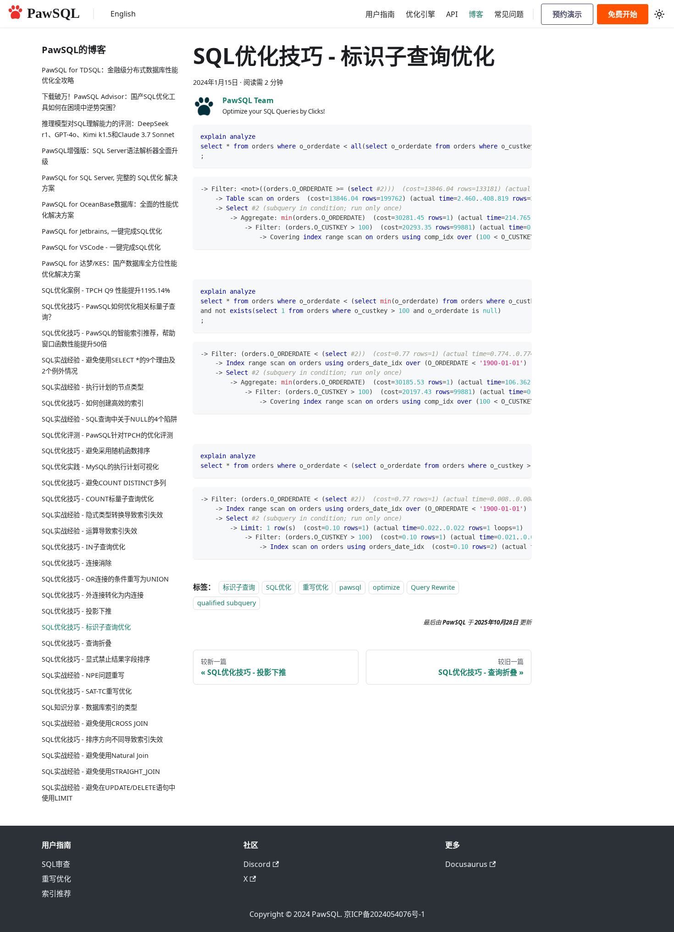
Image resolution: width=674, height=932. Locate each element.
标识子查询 (239, 587)
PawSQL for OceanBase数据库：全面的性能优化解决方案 (110, 210)
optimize (386, 587)
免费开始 (622, 14)
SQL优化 (278, 587)
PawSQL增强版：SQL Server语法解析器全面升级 (110, 156)
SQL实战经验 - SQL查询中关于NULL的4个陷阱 (109, 419)
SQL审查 (56, 864)
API (452, 14)
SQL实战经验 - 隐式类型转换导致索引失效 (102, 515)
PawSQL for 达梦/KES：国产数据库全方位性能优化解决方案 (109, 269)
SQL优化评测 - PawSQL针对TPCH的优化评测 (107, 435)
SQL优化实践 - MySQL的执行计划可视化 (100, 467)
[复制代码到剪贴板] (520, 136)
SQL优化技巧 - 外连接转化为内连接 (93, 595)
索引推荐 (56, 893)
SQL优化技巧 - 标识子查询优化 (86, 627)
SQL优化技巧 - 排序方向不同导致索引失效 (102, 739)
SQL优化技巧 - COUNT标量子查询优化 (98, 499)
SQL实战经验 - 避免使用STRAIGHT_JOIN (101, 771)
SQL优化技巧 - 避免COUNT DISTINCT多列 (104, 483)
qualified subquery (226, 603)
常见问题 (509, 14)
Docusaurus (466, 864)
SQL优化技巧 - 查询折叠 (76, 643)
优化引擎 (420, 14)
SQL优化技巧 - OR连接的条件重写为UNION (105, 579)
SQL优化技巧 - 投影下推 (76, 611)
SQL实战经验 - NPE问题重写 (83, 675)
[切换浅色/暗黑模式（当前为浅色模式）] (659, 14)
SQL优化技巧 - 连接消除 (76, 563)
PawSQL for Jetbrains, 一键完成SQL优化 (102, 231)
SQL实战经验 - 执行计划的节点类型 (93, 387)
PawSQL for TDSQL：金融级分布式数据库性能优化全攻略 (110, 75)
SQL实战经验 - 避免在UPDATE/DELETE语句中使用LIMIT (108, 793)
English (123, 14)
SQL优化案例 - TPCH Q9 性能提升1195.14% (106, 290)
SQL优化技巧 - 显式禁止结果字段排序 (96, 659)
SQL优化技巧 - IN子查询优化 (83, 547)
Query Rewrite (433, 587)
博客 (476, 14)
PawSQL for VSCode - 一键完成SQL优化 (101, 247)
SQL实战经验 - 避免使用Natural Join (95, 755)
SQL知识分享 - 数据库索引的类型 (89, 707)
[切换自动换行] (503, 136)
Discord (257, 864)
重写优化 (315, 587)
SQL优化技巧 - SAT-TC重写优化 (87, 691)
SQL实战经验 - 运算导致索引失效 (89, 531)
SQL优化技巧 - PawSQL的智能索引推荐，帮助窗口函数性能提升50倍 (108, 339)
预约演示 (567, 14)
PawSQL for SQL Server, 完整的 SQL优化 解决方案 (109, 183)
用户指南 (380, 14)
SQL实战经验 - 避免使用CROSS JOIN (95, 723)
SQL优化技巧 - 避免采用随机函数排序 (96, 451)
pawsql (350, 587)
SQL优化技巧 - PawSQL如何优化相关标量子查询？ (108, 312)
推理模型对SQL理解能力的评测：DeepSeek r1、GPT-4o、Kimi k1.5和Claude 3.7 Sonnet (108, 129)
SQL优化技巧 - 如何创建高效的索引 (93, 403)
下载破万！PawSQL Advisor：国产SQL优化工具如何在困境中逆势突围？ (108, 102)
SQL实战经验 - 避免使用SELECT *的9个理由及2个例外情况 (108, 365)
